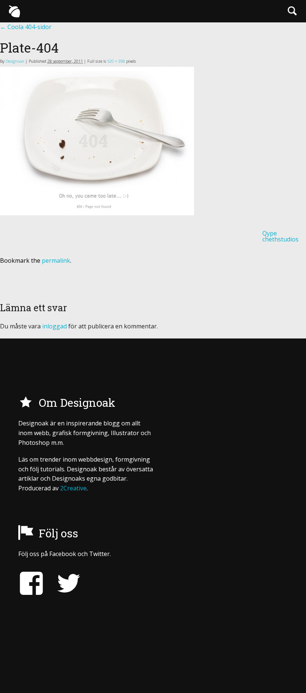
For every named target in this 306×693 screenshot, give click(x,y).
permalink (56, 260)
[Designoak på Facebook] (31, 583)
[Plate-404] (153, 141)
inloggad (54, 326)
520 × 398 (116, 61)
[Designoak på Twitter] (63, 583)
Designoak (15, 61)
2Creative (73, 488)
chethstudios (280, 239)
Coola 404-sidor (25, 27)
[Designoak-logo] (14, 11)
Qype (269, 233)
